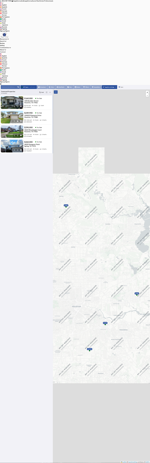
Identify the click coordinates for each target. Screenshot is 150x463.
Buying (2, 43)
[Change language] (1, 3)
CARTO (147, 462)
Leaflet (124, 462)
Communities (4, 47)
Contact (3, 52)
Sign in (7, 31)
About (2, 50)
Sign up (2, 31)
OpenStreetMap (132, 462)
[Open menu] (0, 84)
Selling (2, 45)
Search (2, 41)
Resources (3, 39)
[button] (147, 92)
